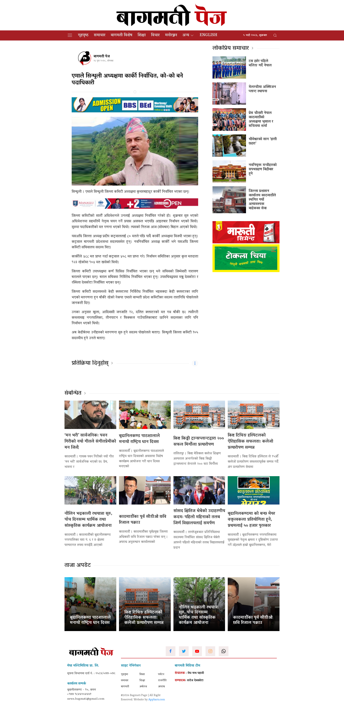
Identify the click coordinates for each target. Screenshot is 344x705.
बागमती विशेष (121, 35)
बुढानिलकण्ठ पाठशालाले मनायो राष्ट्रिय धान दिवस (139, 439)
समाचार (99, 35)
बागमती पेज (102, 56)
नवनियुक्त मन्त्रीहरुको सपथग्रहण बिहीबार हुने (263, 169)
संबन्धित (72, 393)
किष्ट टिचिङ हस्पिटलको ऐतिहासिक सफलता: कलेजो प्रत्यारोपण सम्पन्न (250, 441)
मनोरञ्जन (171, 35)
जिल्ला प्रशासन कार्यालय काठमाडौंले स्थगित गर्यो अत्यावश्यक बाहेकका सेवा (262, 200)
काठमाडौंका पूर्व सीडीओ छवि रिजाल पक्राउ (142, 520)
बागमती (125, 686)
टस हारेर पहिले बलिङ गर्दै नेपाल (260, 63)
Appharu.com (156, 699)
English (208, 35)
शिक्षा (142, 35)
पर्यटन (161, 674)
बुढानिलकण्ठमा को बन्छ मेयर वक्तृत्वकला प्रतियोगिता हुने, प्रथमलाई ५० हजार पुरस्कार (251, 520)
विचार (155, 35)
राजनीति (162, 680)
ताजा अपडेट (77, 565)
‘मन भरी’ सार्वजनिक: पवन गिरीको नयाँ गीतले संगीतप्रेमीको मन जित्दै (90, 441)
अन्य (185, 35)
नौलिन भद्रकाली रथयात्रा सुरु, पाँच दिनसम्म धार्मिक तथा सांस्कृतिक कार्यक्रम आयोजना (88, 520)
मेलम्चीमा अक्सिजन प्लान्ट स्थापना (262, 89)
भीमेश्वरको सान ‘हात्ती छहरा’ (263, 141)
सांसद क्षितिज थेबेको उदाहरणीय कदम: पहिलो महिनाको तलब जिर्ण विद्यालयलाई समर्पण (199, 517)
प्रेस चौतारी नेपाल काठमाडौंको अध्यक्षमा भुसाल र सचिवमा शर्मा (261, 119)
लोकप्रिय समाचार (230, 48)
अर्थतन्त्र (143, 686)
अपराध (161, 686)
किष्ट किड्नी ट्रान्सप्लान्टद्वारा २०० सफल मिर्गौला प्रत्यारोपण (198, 442)
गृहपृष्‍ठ (83, 35)
